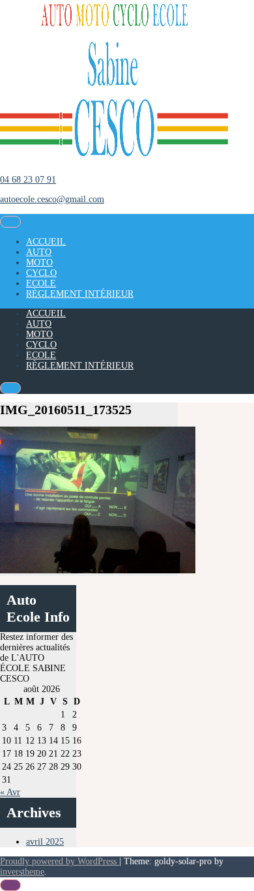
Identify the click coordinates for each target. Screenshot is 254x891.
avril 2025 (45, 842)
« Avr (10, 792)
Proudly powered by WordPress (59, 861)
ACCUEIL (46, 242)
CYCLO (41, 273)
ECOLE (41, 283)
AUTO (38, 252)
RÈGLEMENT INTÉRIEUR (80, 294)
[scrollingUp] (10, 885)
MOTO (39, 262)
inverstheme (22, 872)
